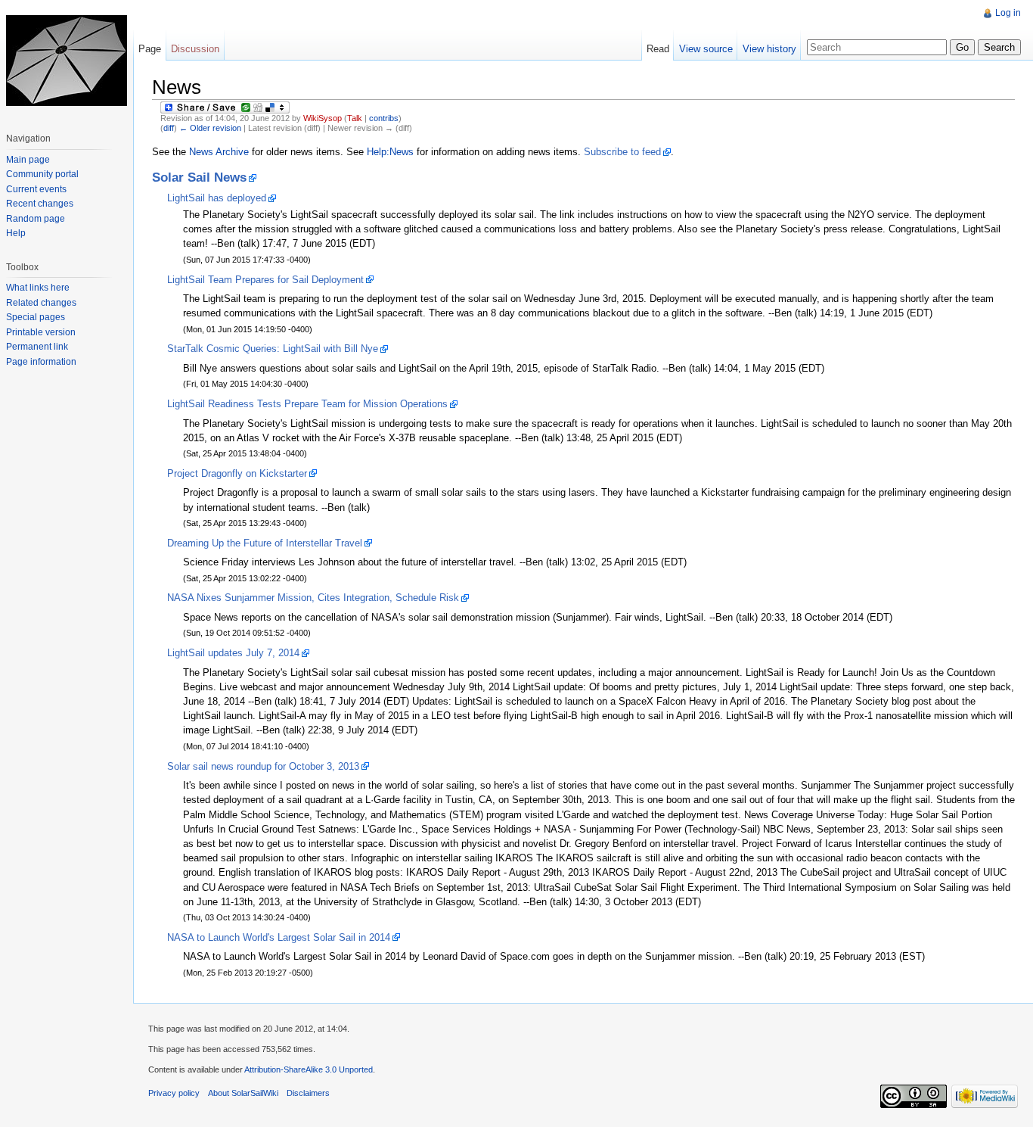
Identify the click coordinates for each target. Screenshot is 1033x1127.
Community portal (42, 174)
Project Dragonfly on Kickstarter (237, 473)
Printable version (41, 332)
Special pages (35, 317)
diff (168, 127)
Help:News (390, 151)
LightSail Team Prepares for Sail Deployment (265, 279)
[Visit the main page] (66, 60)
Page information (41, 361)
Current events (36, 189)
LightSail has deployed (216, 198)
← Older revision (210, 127)
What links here (38, 287)
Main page (28, 159)
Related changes (41, 302)
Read (658, 48)
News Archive (219, 151)
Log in (1008, 13)
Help (16, 233)
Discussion (195, 48)
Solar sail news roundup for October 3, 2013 (263, 766)
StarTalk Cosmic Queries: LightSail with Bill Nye (272, 348)
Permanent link (37, 346)
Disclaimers (308, 1092)
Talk (354, 118)
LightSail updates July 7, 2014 (233, 652)
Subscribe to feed (622, 151)
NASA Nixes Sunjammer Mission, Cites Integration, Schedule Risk (313, 597)
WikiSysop (322, 118)
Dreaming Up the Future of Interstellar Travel (264, 543)
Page (149, 48)
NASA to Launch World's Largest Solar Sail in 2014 (278, 937)
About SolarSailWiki (243, 1092)
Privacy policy (174, 1092)
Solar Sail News (199, 177)
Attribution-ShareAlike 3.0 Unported (308, 1069)
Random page (35, 218)
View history (769, 48)
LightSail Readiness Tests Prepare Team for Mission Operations (307, 403)
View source (706, 48)
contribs (384, 118)
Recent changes (39, 203)
